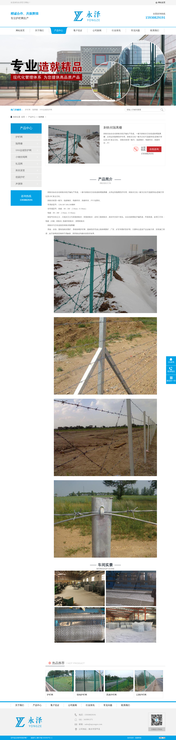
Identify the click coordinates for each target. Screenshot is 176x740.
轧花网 (19, 163)
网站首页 (20, 30)
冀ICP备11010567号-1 (44, 738)
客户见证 (77, 30)
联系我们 (154, 30)
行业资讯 (116, 30)
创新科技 (138, 738)
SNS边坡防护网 (46, 110)
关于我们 (39, 30)
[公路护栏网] (149, 680)
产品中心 (58, 30)
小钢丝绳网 (21, 157)
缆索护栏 (20, 177)
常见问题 (135, 30)
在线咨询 (154, 149)
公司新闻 (97, 30)
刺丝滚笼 (20, 170)
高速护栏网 (111, 695)
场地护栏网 (82, 695)
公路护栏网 (141, 695)
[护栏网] (60, 680)
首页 (23, 117)
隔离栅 (35, 110)
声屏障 (19, 184)
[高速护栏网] (119, 680)
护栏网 (27, 110)
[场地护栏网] (89, 680)
